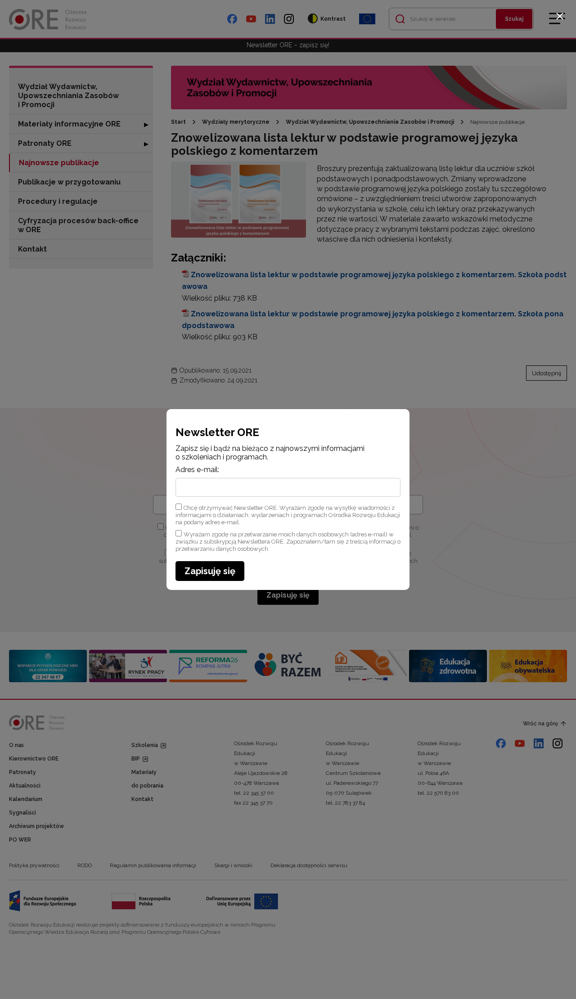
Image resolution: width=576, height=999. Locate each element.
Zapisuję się (209, 571)
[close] (560, 16)
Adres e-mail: (197, 469)
